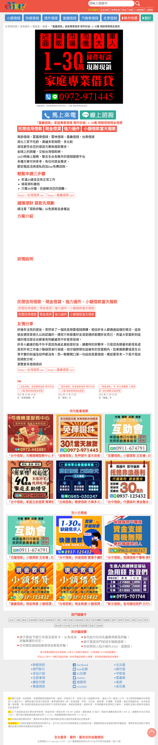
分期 (133, 620)
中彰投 (120, 673)
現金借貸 (46, 308)
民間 (41, 620)
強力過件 (61, 308)
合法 (140, 620)
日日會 (67, 626)
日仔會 (75, 626)
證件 (114, 620)
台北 (11, 620)
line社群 (82, 669)
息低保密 (104, 10)
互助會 (99, 626)
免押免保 (115, 10)
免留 (91, 626)
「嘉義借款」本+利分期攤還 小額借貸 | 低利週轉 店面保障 (117, 388)
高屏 (119, 682)
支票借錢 (110, 18)
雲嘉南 (120, 678)
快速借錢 (32, 18)
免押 (120, 620)
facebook (82, 665)
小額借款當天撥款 (82, 308)
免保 (127, 620)
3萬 (58, 620)
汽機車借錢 (89, 18)
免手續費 (96, 620)
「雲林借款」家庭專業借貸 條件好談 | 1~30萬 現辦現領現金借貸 (76, 388)
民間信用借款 (27, 308)
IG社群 (81, 673)
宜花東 (120, 686)
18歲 (18, 620)
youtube (82, 686)
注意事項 (39, 678)
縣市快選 (130, 18)
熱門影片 (39, 669)
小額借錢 (139, 10)
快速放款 (79, 620)
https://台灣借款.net (31, 195)
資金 (24, 620)
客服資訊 (39, 686)
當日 (88, 620)
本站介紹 (39, 673)
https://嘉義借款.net (61, 195)
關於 (147, 18)
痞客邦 (81, 682)
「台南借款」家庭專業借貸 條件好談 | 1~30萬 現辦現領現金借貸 (35, 388)
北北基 (120, 665)
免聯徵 (106, 620)
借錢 (131, 10)
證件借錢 (51, 18)
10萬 (64, 620)
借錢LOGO (16, 6)
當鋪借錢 (69, 18)
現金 (124, 10)
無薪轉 (84, 626)
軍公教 (58, 626)
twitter (81, 678)
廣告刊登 (39, 682)
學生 (146, 620)
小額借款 (150, 10)
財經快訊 (39, 665)
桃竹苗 (120, 669)
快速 (71, 620)
